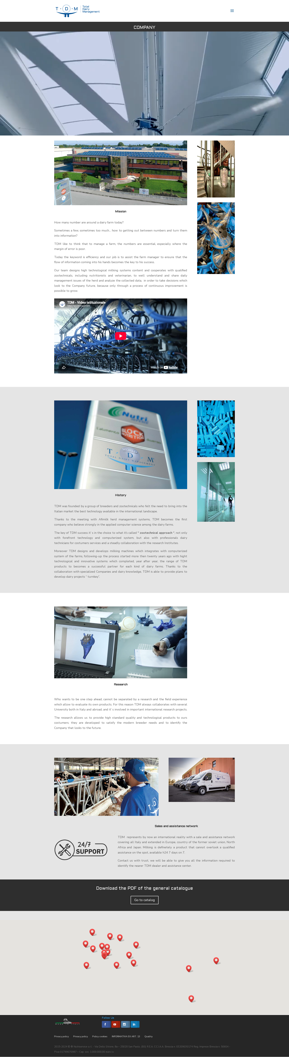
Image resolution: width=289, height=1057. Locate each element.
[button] (190, 968)
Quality (148, 1036)
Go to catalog (144, 900)
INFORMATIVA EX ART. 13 (126, 1036)
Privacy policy (61, 1036)
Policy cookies (99, 1036)
